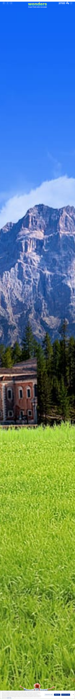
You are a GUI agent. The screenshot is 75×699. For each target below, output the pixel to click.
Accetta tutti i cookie (66, 694)
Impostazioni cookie (48, 694)
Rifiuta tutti (57, 694)
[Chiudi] (73, 695)
